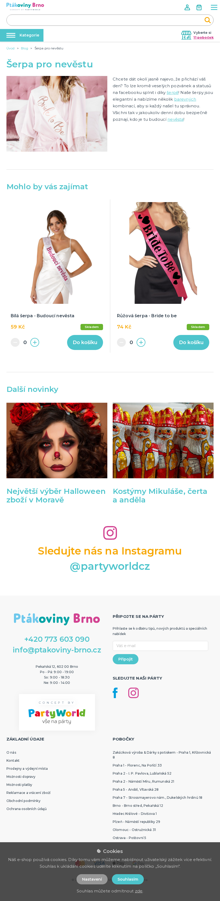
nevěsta (175, 119)
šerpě (172, 92)
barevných (185, 99)
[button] (188, 7)
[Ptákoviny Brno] (25, 6)
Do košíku (85, 342)
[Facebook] (115, 693)
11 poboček (203, 37)
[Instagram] (133, 693)
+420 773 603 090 (57, 639)
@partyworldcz (110, 566)
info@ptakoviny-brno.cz (57, 649)
